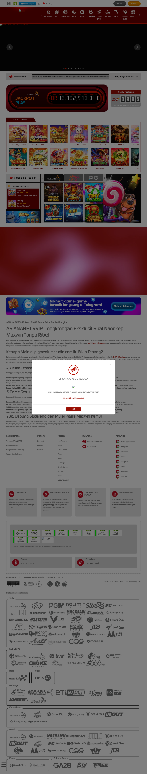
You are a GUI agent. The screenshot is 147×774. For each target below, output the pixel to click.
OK (73, 409)
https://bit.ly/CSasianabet (73, 398)
